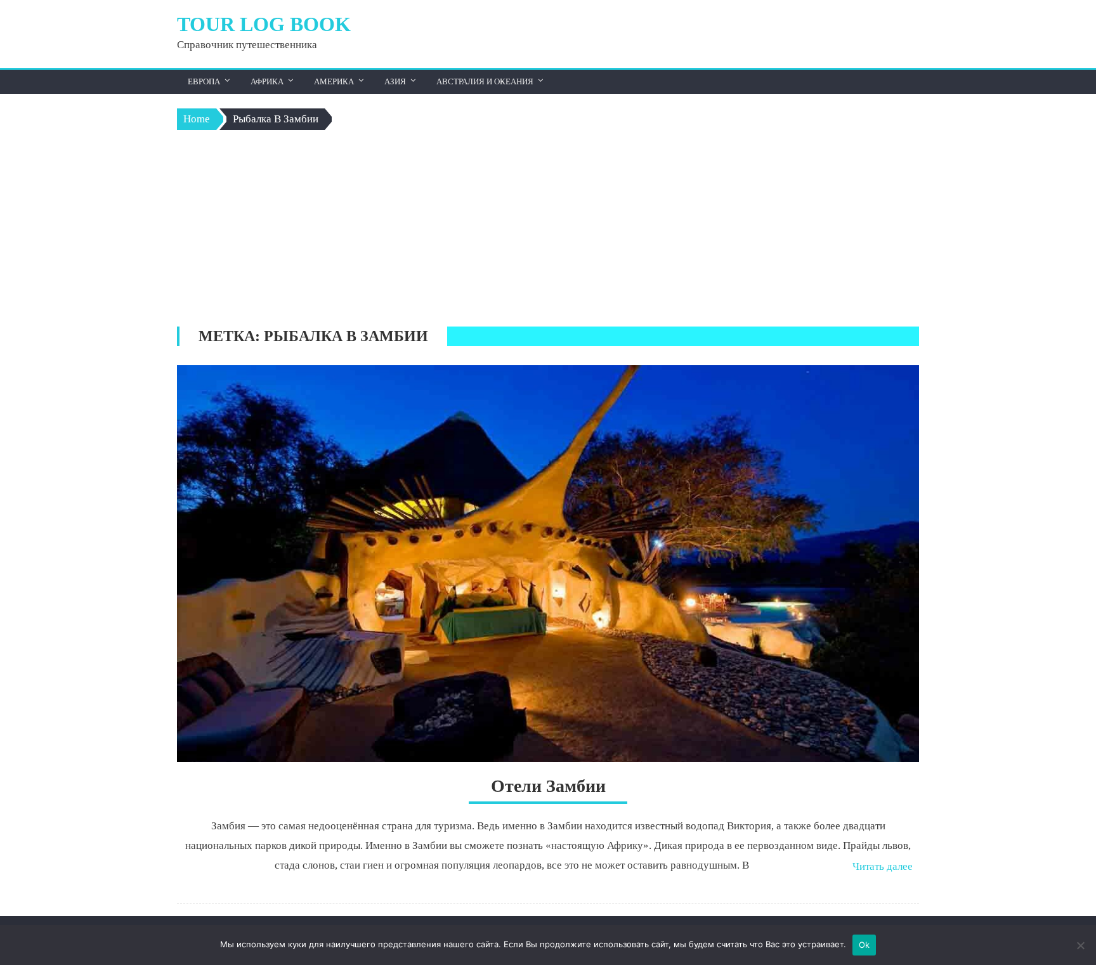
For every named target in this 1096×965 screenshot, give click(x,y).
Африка (267, 81)
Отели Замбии (548, 786)
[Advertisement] (548, 231)
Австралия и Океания (484, 81)
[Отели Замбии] (548, 563)
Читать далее (882, 866)
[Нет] (1080, 945)
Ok (864, 945)
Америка (334, 81)
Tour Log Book (264, 24)
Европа (204, 81)
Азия (395, 81)
